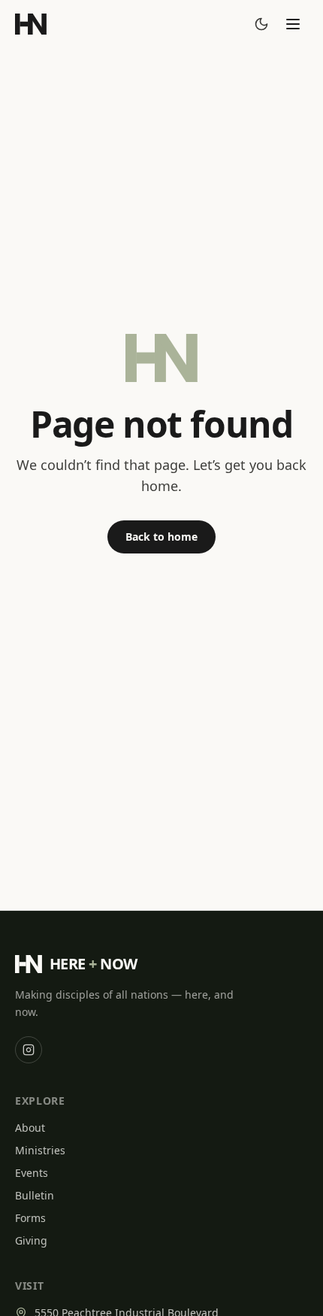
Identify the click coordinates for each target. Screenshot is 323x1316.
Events (31, 1173)
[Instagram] (28, 1049)
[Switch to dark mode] (261, 24)
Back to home (161, 536)
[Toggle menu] (293, 24)
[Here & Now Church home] (31, 24)
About (30, 1127)
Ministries (40, 1150)
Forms (30, 1218)
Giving (31, 1240)
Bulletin (34, 1195)
